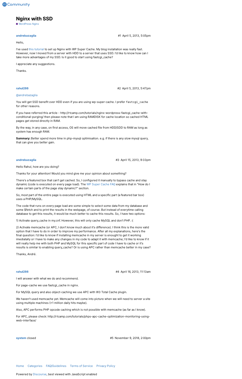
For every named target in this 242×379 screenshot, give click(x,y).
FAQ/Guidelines (56, 366)
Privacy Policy (105, 366)
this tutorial (36, 49)
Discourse (40, 374)
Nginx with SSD (34, 19)
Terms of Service (81, 366)
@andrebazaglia (26, 95)
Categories (35, 366)
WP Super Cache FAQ (101, 184)
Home (20, 366)
